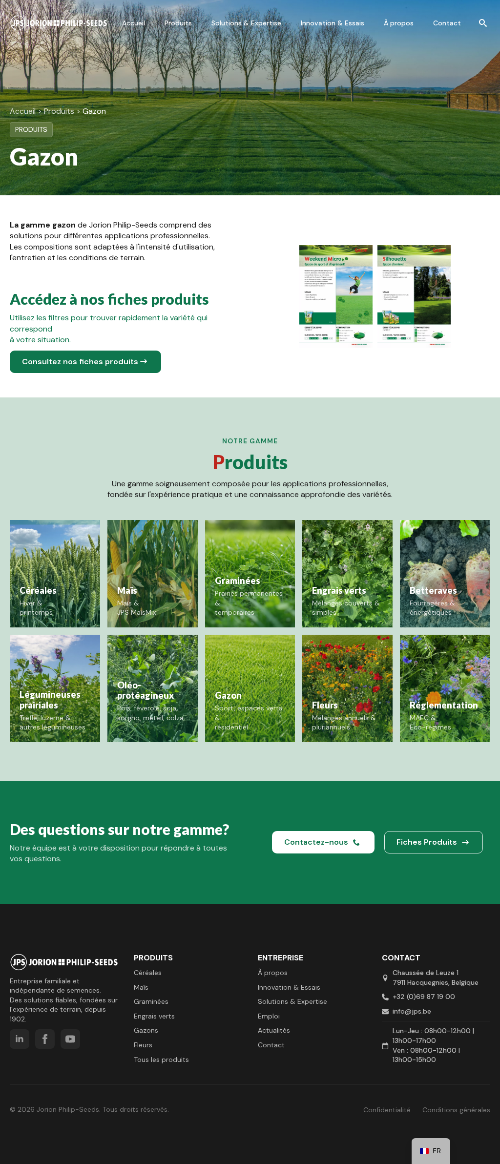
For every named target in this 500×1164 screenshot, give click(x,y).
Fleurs (143, 1044)
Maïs (141, 987)
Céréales (148, 972)
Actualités (274, 1030)
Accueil (133, 23)
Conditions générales (456, 1109)
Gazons (146, 1030)
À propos (399, 23)
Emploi (269, 1016)
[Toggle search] (483, 23)
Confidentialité (388, 1109)
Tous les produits (161, 1059)
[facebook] (45, 1039)
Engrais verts (154, 1016)
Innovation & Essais (332, 23)
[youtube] (70, 1039)
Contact (447, 23)
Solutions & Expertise (246, 23)
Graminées (151, 1001)
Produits (178, 23)
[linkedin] (19, 1039)
